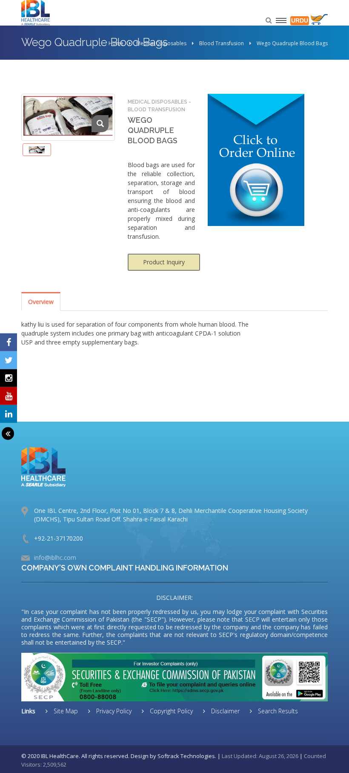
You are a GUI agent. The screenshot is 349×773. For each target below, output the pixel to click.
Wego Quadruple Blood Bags (292, 43)
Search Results (277, 711)
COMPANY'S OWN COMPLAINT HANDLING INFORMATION (124, 567)
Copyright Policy (170, 711)
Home (116, 43)
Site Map (65, 711)
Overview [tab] (41, 302)
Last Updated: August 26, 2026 (260, 756)
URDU (299, 20)
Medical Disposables (161, 43)
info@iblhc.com (55, 557)
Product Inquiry (164, 262)
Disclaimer (224, 711)
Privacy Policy (113, 711)
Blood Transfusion (221, 43)
